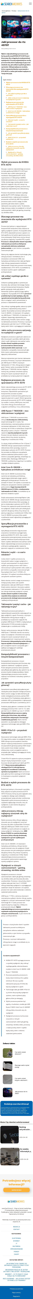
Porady (14, 11)
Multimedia (16, 1246)
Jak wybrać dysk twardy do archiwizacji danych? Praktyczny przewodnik (16, 1265)
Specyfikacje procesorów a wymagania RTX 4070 (16, 116)
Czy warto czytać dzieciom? (20, 1053)
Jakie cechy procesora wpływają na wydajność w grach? (17, 99)
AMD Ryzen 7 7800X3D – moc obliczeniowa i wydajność (16, 108)
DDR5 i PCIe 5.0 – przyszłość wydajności (16, 138)
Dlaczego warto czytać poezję (22, 1066)
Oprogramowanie (16, 1249)
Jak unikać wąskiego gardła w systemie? (16, 94)
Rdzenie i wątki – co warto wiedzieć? (15, 121)
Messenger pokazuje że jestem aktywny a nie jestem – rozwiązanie (16, 1271)
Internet (16, 1241)
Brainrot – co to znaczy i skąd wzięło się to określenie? (16, 1275)
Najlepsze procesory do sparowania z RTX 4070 (15, 103)
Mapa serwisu (16, 1292)
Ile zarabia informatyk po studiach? (26, 1150)
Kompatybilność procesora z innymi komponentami (16, 130)
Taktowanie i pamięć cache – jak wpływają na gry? (17, 125)
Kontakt (16, 1229)
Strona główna (6, 11)
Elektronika (16, 1238)
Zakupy (16, 1254)
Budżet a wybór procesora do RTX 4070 (17, 143)
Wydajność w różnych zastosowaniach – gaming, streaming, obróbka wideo (14, 154)
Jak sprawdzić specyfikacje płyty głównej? (17, 134)
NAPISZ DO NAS (16, 1190)
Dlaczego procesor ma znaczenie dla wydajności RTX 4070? (17, 89)
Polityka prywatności (16, 1289)
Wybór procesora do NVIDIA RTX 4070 (18, 83)
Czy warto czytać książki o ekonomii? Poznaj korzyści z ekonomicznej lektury (22, 1079)
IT (16, 1243)
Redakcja (16, 1227)
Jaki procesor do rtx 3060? (21, 1092)
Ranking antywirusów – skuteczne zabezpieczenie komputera (25, 1128)
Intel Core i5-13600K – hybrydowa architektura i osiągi (18, 112)
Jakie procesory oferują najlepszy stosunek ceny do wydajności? (15, 148)
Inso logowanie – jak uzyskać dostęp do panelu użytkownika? (16, 1279)
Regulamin (16, 1296)
